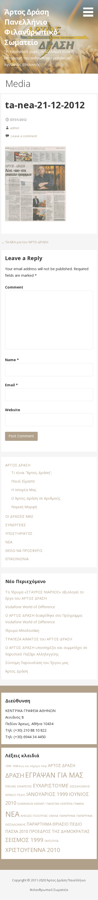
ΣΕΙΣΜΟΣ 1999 (24, 839)
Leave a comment (24, 136)
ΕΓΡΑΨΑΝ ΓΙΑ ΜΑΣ (54, 775)
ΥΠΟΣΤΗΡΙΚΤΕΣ (18, 533)
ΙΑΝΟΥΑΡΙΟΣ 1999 (47, 794)
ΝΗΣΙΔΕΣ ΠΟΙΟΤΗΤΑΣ (34, 816)
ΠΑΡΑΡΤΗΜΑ (67, 816)
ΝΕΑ (8, 542)
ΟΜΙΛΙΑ (53, 816)
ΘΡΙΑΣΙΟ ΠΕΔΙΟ (15, 795)
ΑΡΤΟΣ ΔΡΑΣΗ (17, 465)
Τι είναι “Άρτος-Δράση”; (31, 472)
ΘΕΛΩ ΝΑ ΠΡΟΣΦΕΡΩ (23, 550)
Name (12, 359)
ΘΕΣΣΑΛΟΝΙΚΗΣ (80, 786)
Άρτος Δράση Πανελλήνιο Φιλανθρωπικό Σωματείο (31, 27)
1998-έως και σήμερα (26, 766)
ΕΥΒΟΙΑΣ (10, 786)
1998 (8, 766)
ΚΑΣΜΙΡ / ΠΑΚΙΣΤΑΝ (46, 804)
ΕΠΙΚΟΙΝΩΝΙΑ (17, 558)
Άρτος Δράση (16, 671)
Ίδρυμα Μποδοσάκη (22, 630)
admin (14, 128)
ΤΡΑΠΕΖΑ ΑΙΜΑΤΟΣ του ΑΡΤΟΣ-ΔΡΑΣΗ (38, 639)
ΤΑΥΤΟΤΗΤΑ (51, 841)
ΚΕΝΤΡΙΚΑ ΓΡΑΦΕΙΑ (72, 804)
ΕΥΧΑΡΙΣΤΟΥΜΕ (51, 785)
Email (11, 385)
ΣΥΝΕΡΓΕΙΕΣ (15, 525)
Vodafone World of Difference (30, 606)
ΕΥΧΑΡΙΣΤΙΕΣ (24, 786)
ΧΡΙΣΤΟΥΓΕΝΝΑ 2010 (32, 850)
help (44, 766)
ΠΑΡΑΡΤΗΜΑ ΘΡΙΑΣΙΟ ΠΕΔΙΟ (54, 824)
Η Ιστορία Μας (23, 489)
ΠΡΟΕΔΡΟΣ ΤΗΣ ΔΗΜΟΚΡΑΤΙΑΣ (59, 831)
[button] (90, 9)
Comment (14, 287)
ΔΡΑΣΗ (14, 775)
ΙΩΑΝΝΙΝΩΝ (25, 804)
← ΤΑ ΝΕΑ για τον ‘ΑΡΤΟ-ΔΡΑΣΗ (24, 242)
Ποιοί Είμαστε (23, 481)
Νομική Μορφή (24, 506)
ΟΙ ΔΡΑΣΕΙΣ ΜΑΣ (19, 516)
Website (12, 409)
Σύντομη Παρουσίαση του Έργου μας (37, 662)
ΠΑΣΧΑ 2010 (16, 831)
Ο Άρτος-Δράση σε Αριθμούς (36, 498)
